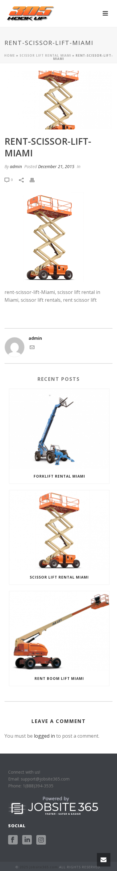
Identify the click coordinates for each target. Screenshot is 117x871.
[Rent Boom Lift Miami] (59, 631)
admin (16, 166)
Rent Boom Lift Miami (59, 678)
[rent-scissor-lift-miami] (58, 100)
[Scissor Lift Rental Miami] (59, 530)
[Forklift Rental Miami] (59, 429)
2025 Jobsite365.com (39, 867)
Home (9, 55)
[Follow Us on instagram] (41, 840)
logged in (44, 736)
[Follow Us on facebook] (13, 840)
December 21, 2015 (56, 166)
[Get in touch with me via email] (32, 348)
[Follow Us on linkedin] (27, 840)
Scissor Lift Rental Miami (45, 55)
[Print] (35, 179)
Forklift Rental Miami (59, 476)
